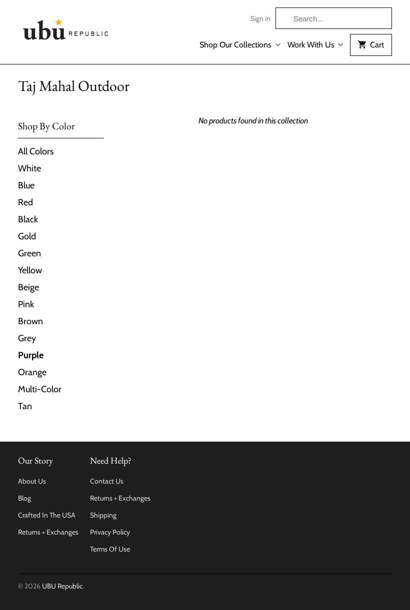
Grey (27, 338)
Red (25, 202)
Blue (26, 185)
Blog (24, 498)
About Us (32, 481)
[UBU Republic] (66, 27)
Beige (28, 287)
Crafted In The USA (47, 515)
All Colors (36, 151)
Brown (30, 321)
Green (29, 253)
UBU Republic (62, 586)
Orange (32, 372)
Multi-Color (40, 389)
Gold (27, 236)
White (29, 168)
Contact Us (107, 481)
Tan (25, 406)
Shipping (103, 515)
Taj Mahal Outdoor (74, 85)
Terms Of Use (110, 549)
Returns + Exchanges (48, 532)
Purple (31, 355)
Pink (26, 304)
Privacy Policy (110, 532)
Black (28, 219)
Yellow (30, 270)
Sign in (260, 18)
